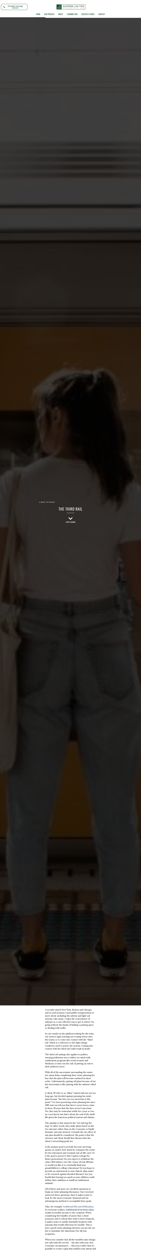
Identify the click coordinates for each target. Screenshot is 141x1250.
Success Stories (87, 14)
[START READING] (70, 518)
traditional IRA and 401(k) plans (78, 1206)
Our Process (49, 14)
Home (38, 14)
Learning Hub (72, 14)
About (60, 14)
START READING (70, 522)
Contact (101, 14)
